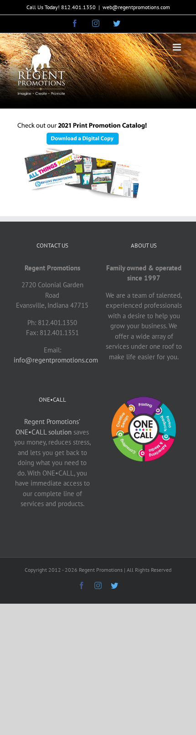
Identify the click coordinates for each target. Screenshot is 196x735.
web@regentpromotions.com (136, 7)
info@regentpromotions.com (56, 360)
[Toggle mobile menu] (177, 47)
